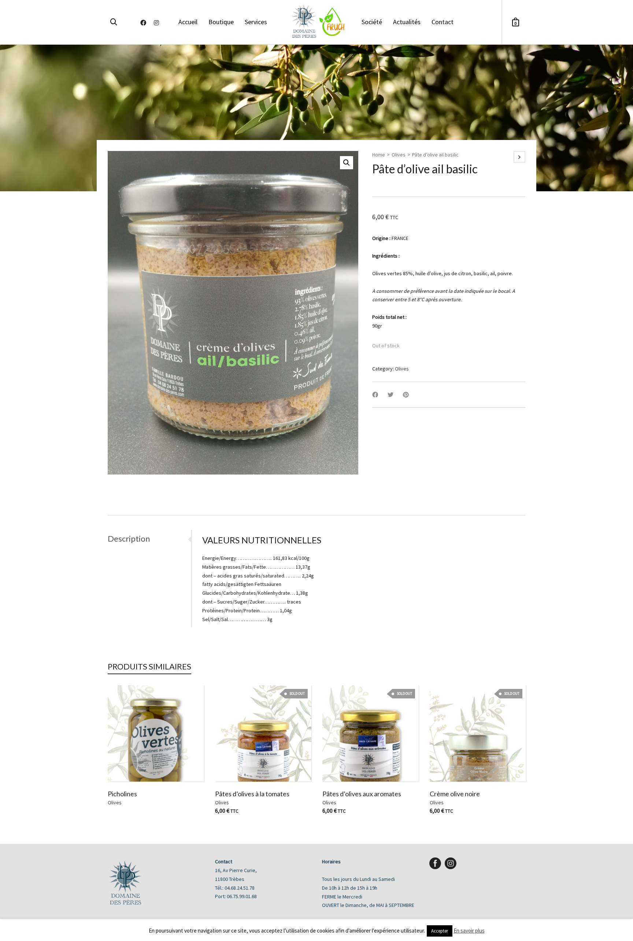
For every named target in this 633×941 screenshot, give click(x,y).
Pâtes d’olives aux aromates (361, 794)
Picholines (122, 794)
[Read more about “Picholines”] (124, 764)
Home (378, 154)
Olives (399, 154)
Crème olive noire (455, 794)
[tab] (149, 538)
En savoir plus (469, 930)
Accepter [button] (439, 931)
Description (129, 538)
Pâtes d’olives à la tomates (252, 794)
